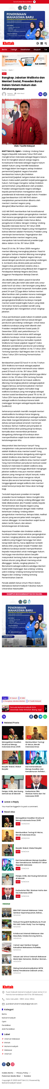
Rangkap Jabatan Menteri (15, 701)
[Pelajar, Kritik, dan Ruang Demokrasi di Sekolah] (13, 782)
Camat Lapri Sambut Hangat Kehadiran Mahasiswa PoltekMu (27, 946)
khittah (7, 1042)
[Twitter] (36, 717)
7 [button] (31, 690)
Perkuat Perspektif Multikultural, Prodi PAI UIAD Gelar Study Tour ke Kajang (29, 923)
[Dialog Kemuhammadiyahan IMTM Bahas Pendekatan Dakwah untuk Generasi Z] (6, 970)
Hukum (14, 698)
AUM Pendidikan (8, 1029)
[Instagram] (13, 1064)
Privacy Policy (22, 1073)
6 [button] (27, 690)
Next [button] (44, 690)
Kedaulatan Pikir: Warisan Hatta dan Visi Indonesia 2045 (35, 793)
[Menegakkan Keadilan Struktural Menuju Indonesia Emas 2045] (13, 733)
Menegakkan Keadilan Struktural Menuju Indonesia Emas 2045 (11, 744)
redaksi (10, 93)
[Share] (45, 94)
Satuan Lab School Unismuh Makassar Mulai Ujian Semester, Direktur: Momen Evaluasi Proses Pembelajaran (29, 958)
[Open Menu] (41, 43)
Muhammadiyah (9, 1018)
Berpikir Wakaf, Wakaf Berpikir (11, 768)
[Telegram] (40, 717)
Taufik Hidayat (35, 701)
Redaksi (27, 1076)
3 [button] (18, 690)
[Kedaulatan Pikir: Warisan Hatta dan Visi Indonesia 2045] (36, 782)
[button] (37, 43)
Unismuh (8, 1054)
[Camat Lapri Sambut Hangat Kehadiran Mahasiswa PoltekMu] (6, 947)
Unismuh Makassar (12, 1039)
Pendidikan (6, 1025)
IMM (23, 698)
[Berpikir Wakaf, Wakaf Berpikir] (13, 757)
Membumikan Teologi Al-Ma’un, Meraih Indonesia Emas (34, 744)
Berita (4, 1014)
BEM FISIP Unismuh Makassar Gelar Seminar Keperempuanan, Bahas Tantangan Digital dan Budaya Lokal (29, 911)
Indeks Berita (7, 1073)
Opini (4, 74)
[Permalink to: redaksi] (4, 94)
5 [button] (24, 690)
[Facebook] (31, 717)
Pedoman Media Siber (11, 1076)
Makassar (8, 1050)
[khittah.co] (18, 43)
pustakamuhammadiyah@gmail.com (21, 1004)
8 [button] (34, 690)
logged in (17, 806)
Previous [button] (39, 690)
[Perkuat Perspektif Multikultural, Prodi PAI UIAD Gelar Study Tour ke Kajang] (6, 924)
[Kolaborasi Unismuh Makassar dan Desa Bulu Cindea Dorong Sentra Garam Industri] (6, 936)
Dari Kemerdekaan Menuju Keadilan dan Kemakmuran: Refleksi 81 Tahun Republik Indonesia (36, 769)
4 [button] (21, 690)
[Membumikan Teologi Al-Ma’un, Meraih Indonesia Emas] (36, 733)
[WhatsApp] (45, 717)
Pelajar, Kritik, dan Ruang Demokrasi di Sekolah (12, 792)
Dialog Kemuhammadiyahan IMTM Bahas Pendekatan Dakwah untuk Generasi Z (28, 969)
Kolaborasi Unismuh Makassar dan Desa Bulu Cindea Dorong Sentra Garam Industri (28, 934)
